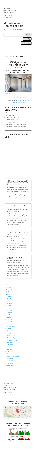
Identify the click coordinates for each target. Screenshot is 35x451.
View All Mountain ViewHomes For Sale (17, 402)
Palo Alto (9, 333)
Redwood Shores (12, 340)
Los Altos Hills (11, 312)
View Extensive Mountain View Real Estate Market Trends (17, 424)
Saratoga (9, 354)
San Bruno (10, 342)
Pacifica (9, 331)
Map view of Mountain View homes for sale (18, 419)
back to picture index (18, 97)
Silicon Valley (11, 365)
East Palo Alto (10, 301)
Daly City (8, 299)
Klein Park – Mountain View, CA (17, 232)
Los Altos (9, 310)
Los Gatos (10, 315)
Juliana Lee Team (13, 183)
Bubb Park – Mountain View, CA (17, 181)
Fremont (9, 305)
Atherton (8, 285)
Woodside (10, 363)
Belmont (8, 287)
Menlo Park (10, 317)
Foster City (9, 303)
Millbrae (9, 319)
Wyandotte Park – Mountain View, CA (18, 206)
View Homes (26, 43)
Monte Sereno (11, 324)
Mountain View (11, 326)
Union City (10, 361)
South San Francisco (13, 356)
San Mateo (10, 349)
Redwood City (11, 338)
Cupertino (9, 296)
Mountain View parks (13, 185)
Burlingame (9, 292)
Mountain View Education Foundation (15, 258)
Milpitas (9, 321)
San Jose (9, 347)
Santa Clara (10, 351)
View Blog (27, 39)
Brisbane (9, 289)
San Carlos (10, 344)
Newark (9, 328)
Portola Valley (11, 335)
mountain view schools (13, 262)
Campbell (9, 294)
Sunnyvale (10, 358)
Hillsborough (11, 308)
